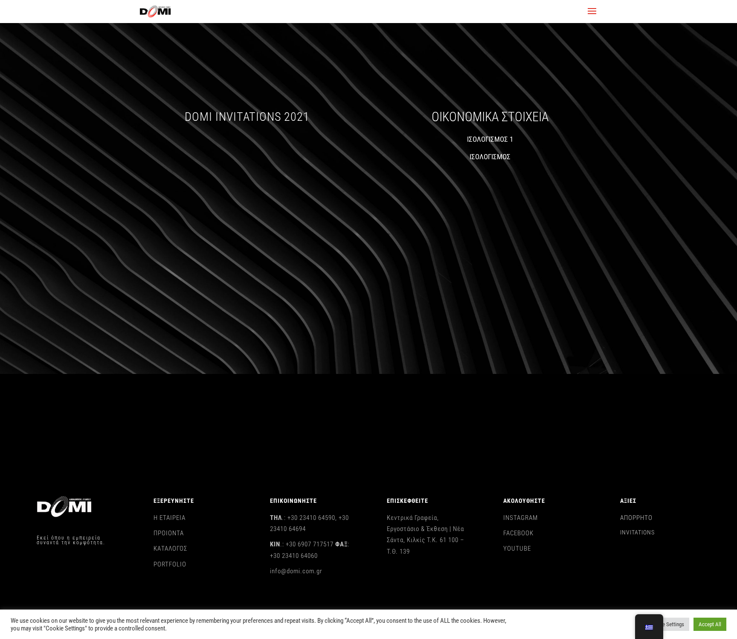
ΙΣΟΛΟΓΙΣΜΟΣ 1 (490, 139)
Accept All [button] (710, 624)
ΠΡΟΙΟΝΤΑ (169, 533)
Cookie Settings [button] (667, 624)
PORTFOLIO (170, 564)
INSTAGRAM (520, 518)
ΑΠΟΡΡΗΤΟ (636, 518)
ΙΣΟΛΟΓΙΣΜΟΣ (490, 156)
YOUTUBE (517, 548)
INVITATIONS (637, 532)
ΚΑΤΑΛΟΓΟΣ (170, 548)
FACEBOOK (518, 533)
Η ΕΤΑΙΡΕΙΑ (170, 518)
